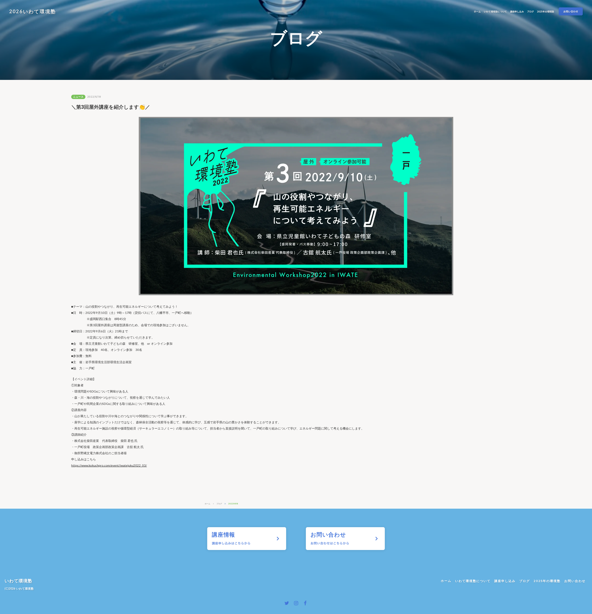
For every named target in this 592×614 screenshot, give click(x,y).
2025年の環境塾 (547, 581)
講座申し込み (505, 581)
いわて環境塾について (473, 581)
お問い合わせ (575, 581)
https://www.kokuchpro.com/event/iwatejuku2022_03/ (109, 465)
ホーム (207, 503)
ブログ (219, 503)
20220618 (233, 503)
